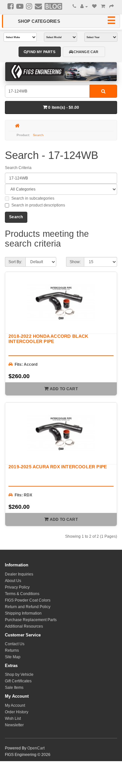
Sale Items (14, 687)
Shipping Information (23, 613)
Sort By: (15, 262)
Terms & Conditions (22, 593)
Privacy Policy (17, 587)
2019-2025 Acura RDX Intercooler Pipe (57, 466)
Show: (75, 262)
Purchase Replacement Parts (31, 620)
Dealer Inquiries (19, 574)
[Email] (38, 6)
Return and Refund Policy (27, 606)
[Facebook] (11, 6)
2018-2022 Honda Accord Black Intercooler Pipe (48, 339)
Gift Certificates (18, 681)
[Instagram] (29, 6)
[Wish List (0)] (94, 6)
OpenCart (36, 748)
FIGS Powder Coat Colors (27, 600)
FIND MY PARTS (41, 52)
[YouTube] (19, 6)
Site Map (12, 657)
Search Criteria (18, 167)
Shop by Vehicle (19, 674)
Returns (12, 650)
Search (38, 135)
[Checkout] (111, 6)
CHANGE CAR (86, 52)
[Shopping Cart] (103, 6)
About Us (13, 580)
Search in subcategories (32, 198)
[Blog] (53, 6)
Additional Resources (24, 626)
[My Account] (84, 6)
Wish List (13, 718)
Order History (16, 712)
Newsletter (14, 725)
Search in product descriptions (38, 205)
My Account (15, 705)
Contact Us (14, 644)
